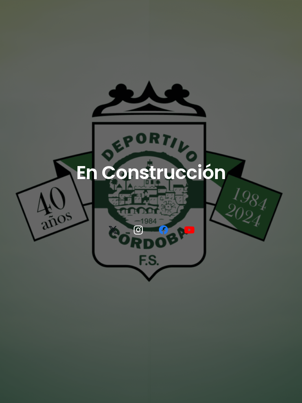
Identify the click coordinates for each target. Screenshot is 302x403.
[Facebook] (163, 230)
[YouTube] (189, 230)
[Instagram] (138, 230)
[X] (113, 230)
